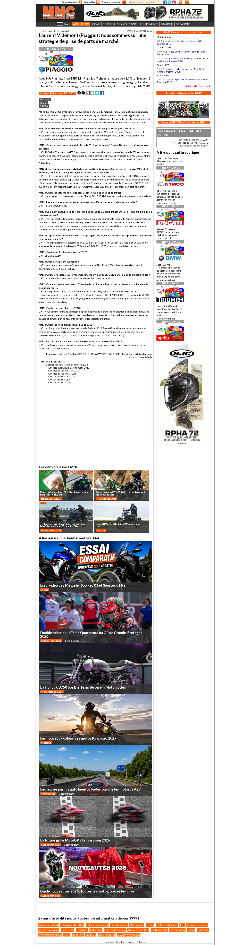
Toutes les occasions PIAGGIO (63, 370)
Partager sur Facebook (102, 93)
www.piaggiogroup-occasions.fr (98, 225)
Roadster (77, 934)
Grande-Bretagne (51, 640)
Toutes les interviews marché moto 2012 (67, 367)
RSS (180, 2)
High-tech (67, 929)
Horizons (81, 929)
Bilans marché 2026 (72, 924)
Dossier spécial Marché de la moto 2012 (67, 364)
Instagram (174, 2)
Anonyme (80, 2)
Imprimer (88, 93)
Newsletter (89, 2)
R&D (66, 934)
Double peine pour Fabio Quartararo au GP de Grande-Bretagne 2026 (182, 60)
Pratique (46, 742)
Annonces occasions (111, 2)
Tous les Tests (107, 934)
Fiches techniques (167, 924)
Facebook (165, 2)
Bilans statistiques (97, 924)
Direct (187, 2)
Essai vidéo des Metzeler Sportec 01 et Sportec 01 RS (180, 42)
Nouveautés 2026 (51, 498)
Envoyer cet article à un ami (92, 93)
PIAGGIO (44, 99)
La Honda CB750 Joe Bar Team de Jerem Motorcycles (181, 53)
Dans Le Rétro (119, 924)
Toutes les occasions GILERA (61, 373)
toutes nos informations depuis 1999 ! (108, 918)
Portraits (203, 929)
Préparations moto (52, 691)
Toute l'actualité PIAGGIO (60, 376)
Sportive (91, 934)
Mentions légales (125, 941)
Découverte (137, 924)
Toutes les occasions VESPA (193, 145)
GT (182, 924)
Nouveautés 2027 (138, 929)
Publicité (141, 941)
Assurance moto (48, 924)
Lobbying (95, 929)
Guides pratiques (51, 844)
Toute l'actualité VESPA (58, 379)
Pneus (191, 929)
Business (44, 93)
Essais (44, 589)
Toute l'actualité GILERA (59, 382)
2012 (72, 93)
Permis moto (48, 793)
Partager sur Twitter (97, 93)
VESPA (43, 102)
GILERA (43, 106)
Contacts (109, 941)
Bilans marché (59, 93)
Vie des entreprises (129, 934)
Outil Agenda (159, 929)
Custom (100, 530)
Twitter (169, 2)
